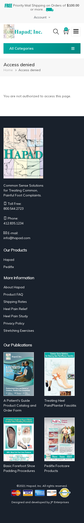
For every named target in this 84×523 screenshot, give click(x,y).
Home (8, 70)
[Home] (28, 31)
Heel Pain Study (16, 316)
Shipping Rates (15, 302)
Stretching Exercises (19, 330)
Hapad (9, 260)
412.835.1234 (14, 223)
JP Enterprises (59, 502)
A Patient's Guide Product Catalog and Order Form (20, 405)
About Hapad (14, 287)
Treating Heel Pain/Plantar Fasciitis (60, 403)
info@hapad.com (17, 238)
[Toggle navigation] (75, 31)
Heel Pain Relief (15, 309)
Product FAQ (13, 294)
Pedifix (9, 267)
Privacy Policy (14, 323)
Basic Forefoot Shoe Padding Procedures (19, 468)
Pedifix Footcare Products (57, 468)
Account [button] (40, 17)
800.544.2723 (14, 208)
